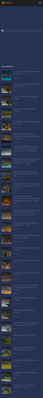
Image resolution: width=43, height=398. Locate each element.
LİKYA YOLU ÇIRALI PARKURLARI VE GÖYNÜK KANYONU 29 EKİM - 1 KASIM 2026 (26, 174)
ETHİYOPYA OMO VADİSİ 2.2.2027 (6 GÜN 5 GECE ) (28, 261)
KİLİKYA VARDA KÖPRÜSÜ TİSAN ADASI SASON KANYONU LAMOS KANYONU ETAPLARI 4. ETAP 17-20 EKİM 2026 (26, 149)
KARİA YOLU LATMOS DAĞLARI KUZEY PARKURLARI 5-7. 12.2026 (26, 224)
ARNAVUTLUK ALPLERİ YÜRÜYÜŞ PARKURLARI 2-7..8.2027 (24, 386)
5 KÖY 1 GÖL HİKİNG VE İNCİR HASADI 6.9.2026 (26, 98)
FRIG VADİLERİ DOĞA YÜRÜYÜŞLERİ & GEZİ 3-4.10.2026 (27, 123)
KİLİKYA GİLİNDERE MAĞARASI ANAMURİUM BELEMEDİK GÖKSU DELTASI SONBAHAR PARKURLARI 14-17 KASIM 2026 (27, 200)
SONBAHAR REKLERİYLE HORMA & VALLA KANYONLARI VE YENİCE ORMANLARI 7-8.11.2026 (27, 186)
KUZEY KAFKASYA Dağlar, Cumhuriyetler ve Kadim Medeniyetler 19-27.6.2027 (28, 324)
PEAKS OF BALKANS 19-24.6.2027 (25, 335)
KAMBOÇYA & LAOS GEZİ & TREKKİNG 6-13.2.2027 (27, 274)
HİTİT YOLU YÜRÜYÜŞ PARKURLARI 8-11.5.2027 (25, 299)
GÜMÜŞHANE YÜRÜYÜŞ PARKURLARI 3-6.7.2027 (26, 361)
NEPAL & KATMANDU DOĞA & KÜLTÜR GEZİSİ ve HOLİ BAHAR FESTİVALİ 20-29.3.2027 (26, 288)
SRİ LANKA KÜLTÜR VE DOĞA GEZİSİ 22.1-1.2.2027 (27, 249)
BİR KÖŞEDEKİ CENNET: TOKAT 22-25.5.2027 (25, 311)
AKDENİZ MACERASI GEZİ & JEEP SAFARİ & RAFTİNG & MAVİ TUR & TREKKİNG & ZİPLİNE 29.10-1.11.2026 (27, 161)
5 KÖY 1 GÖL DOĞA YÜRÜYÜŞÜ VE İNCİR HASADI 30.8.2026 (27, 85)
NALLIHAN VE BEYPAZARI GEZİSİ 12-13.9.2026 (25, 110)
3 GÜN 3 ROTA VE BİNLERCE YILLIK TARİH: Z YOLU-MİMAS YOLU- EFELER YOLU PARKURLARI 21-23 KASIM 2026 (28, 213)
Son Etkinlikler (7, 66)
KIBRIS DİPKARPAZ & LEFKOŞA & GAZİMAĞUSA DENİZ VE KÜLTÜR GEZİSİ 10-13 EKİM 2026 (27, 136)
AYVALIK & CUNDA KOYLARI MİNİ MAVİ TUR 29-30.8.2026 (27, 73)
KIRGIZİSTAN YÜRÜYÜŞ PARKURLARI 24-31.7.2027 (26, 374)
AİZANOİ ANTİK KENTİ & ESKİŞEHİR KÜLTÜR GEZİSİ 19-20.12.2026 (27, 236)
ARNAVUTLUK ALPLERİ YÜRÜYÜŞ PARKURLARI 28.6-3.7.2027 (24, 349)
